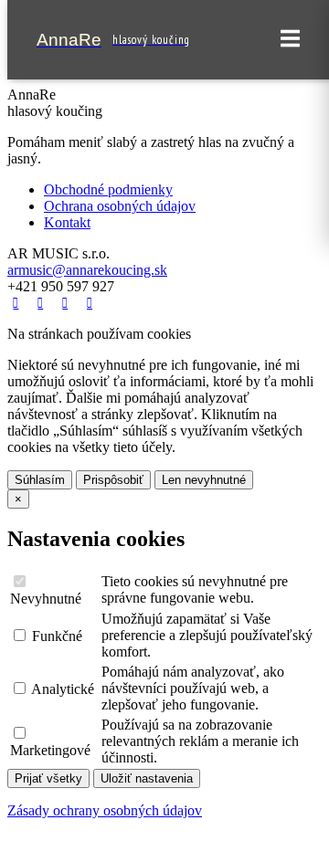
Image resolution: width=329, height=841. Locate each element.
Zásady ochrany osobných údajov (104, 810)
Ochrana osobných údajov (120, 206)
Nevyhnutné (45, 598)
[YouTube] (67, 302)
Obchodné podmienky (108, 189)
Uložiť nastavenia (147, 778)
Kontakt (67, 222)
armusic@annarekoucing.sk (87, 270)
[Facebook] (17, 302)
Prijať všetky (48, 778)
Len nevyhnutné (204, 480)
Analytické (61, 689)
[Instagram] (91, 302)
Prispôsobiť (113, 480)
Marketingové (50, 750)
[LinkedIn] (42, 302)
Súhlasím (40, 480)
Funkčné (55, 636)
